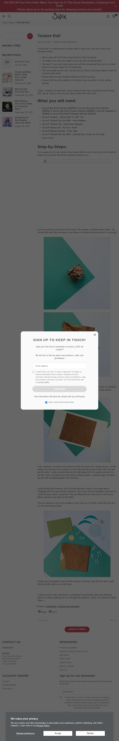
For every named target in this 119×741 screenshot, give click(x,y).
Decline (90, 733)
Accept (58, 733)
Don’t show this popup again (61, 402)
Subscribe (59, 389)
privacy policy (44, 382)
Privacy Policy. (43, 725)
